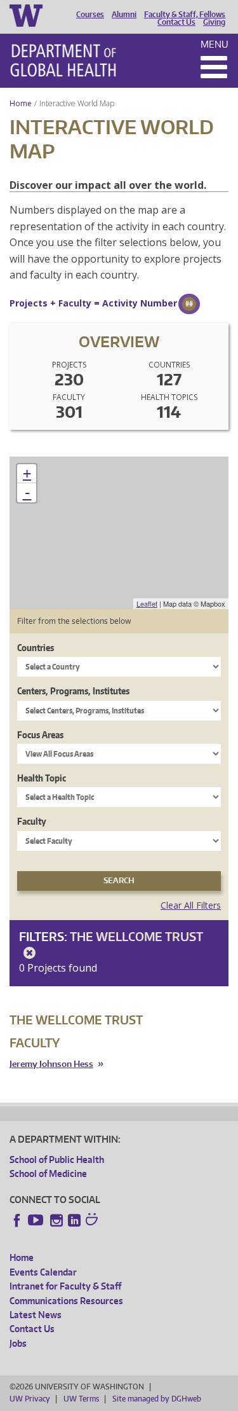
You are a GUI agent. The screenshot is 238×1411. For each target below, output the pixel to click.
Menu (214, 44)
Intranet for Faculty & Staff (65, 1286)
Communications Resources (66, 1300)
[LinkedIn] (74, 1220)
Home (21, 103)
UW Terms (81, 1398)
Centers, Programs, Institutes (73, 690)
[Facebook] (17, 1220)
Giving (214, 22)
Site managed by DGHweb (156, 1398)
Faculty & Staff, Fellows (184, 14)
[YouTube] (36, 1220)
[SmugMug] (93, 1221)
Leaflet (146, 603)
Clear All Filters (191, 905)
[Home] (63, 60)
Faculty (31, 821)
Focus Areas (40, 734)
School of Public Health (57, 1159)
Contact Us (176, 22)
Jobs (18, 1343)
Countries (35, 647)
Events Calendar (43, 1272)
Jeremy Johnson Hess (51, 1064)
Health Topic (41, 778)
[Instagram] (56, 1220)
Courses (90, 14)
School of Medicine (48, 1173)
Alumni (124, 14)
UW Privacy (30, 1398)
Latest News (36, 1314)
